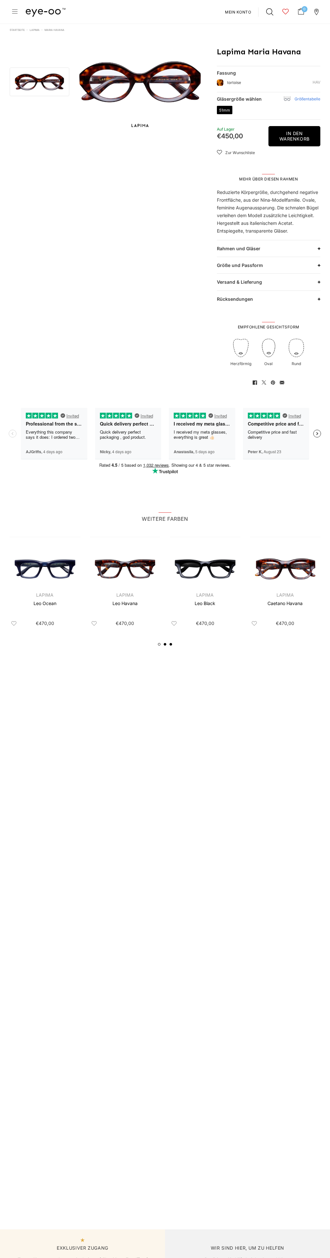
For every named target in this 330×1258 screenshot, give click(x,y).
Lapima (35, 30)
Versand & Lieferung (239, 282)
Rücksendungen (235, 299)
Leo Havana (125, 603)
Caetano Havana (285, 603)
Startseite (17, 30)
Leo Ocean (45, 603)
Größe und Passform (240, 265)
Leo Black (205, 603)
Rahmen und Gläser (238, 248)
